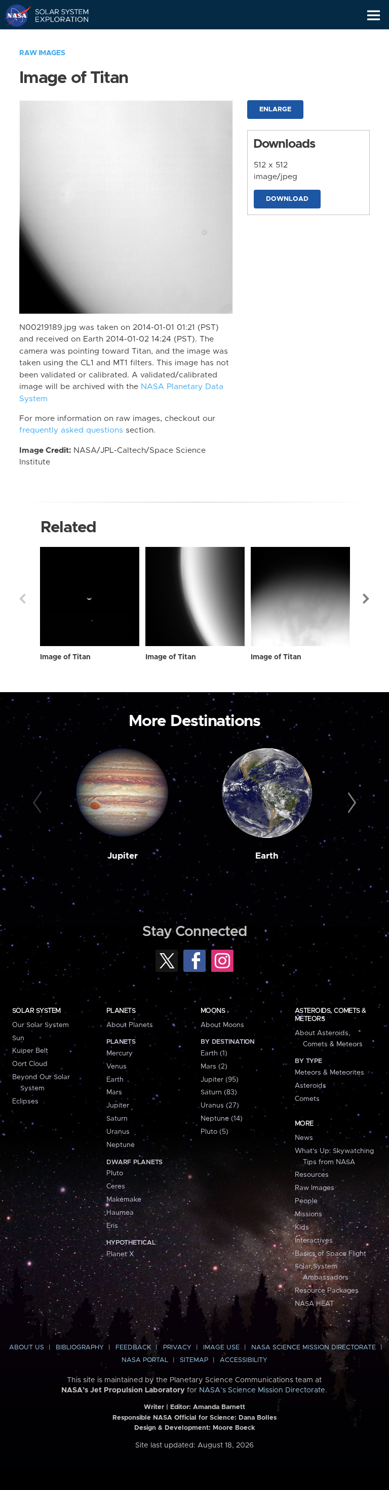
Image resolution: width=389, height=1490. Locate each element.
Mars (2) (214, 1066)
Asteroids (310, 1085)
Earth (267, 856)
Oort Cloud (30, 1064)
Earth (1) (214, 1053)
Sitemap (194, 1360)
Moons (213, 1010)
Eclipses (25, 1101)
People (306, 1201)
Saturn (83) (219, 1092)
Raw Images (42, 53)
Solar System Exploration (56, 15)
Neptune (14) (222, 1118)
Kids (302, 1227)
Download (287, 199)
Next (366, 598)
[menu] (373, 15)
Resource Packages (327, 1290)
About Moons (222, 1025)
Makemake (123, 1199)
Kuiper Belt (30, 1050)
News (304, 1137)
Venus (116, 1066)
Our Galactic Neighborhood (56, 38)
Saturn (117, 1118)
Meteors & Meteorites (329, 1072)
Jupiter (122, 856)
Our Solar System (40, 1025)
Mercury (119, 1053)
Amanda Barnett (219, 1407)
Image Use (221, 1347)
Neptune (120, 1144)
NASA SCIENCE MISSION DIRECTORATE (313, 1347)
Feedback (133, 1347)
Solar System (36, 1010)
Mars (114, 1092)
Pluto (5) (214, 1131)
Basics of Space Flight (330, 1253)
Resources (312, 1174)
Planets (120, 1010)
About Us (26, 1347)
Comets (307, 1098)
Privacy (177, 1347)
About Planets (129, 1025)
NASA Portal (145, 1360)
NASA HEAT (314, 1303)
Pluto (114, 1173)
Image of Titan (65, 657)
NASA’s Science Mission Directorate (262, 1390)
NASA (13, 15)
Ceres (115, 1186)
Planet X (120, 1254)
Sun (18, 1038)
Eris (112, 1225)
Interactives (314, 1240)
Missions (308, 1214)
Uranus (118, 1131)
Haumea (120, 1212)
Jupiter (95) (220, 1079)
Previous (22, 598)
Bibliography (80, 1347)
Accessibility (243, 1360)
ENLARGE (275, 109)
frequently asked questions (71, 430)
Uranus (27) (220, 1105)
